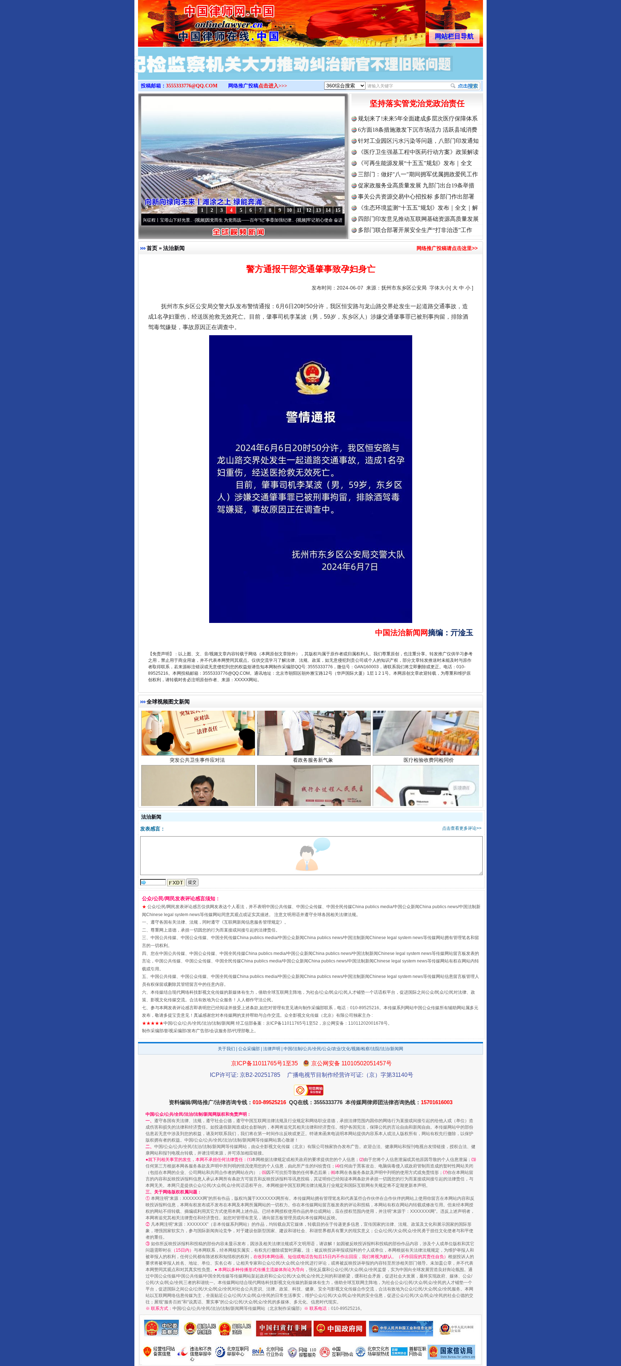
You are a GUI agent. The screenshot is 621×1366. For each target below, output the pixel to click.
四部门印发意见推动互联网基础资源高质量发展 (418, 219)
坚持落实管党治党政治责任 (417, 103)
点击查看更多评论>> (462, 828)
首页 (152, 248)
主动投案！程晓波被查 (197, 800)
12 (308, 210)
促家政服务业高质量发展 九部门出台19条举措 (416, 185)
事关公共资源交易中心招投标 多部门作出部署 (416, 196)
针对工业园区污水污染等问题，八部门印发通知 (418, 141)
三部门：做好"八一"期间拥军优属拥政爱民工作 (418, 174)
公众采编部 (249, 1048)
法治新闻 (174, 248)
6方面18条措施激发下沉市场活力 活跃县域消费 (417, 130)
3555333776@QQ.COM (191, 85)
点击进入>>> (272, 85)
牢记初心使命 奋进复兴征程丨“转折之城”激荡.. (300, 220)
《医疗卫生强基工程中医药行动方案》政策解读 (418, 152)
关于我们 (226, 1048)
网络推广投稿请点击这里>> (447, 248)
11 (299, 210)
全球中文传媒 (197, 21)
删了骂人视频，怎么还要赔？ (428, 800)
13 (318, 210)
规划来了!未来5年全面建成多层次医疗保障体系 (418, 118)
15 (337, 210)
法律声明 (271, 1048)
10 (289, 210)
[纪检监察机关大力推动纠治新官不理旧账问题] (310, 71)
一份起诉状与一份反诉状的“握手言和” (313, 800)
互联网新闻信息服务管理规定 (252, 922)
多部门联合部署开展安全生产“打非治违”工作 (415, 230)
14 (328, 210)
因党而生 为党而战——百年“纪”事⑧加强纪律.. (199, 220)
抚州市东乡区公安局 (404, 288)
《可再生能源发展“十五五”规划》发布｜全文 (415, 163)
